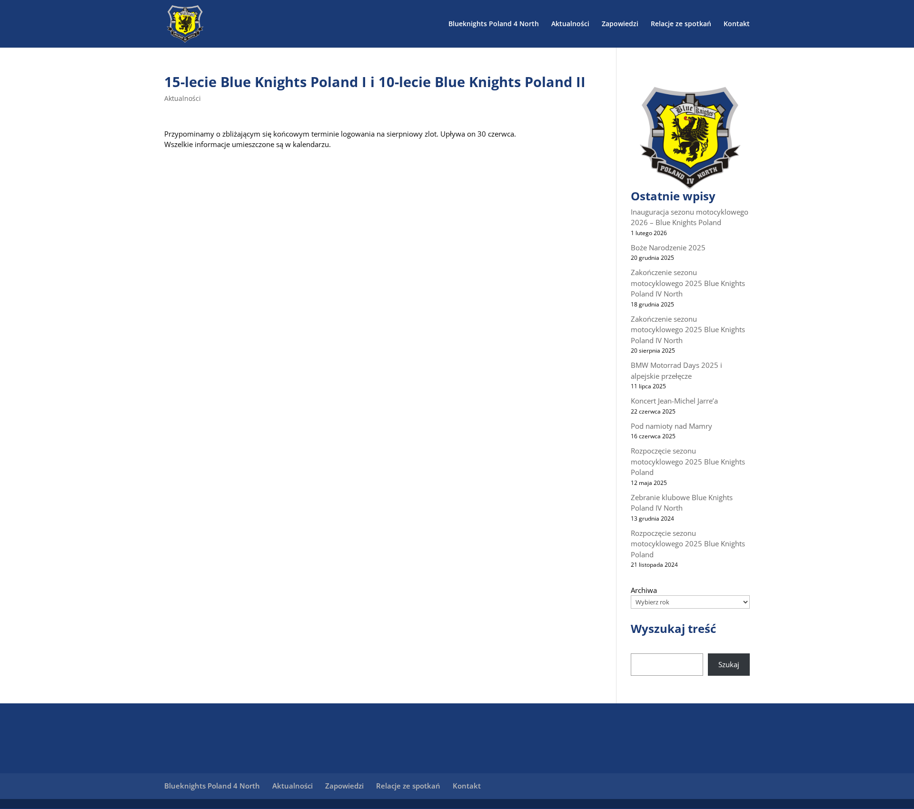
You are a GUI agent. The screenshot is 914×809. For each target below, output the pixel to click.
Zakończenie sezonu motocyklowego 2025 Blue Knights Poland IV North (688, 282)
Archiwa (644, 590)
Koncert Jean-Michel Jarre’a (674, 400)
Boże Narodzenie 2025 (668, 247)
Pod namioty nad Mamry (671, 426)
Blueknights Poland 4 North (493, 24)
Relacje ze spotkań (681, 24)
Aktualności (570, 24)
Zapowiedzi (620, 24)
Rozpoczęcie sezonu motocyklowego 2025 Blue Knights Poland (688, 461)
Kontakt (737, 24)
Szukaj (728, 664)
